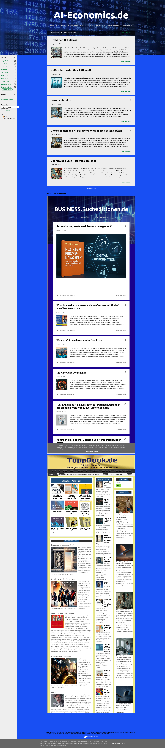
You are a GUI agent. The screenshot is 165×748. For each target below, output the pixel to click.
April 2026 (4, 72)
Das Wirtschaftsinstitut (96, 25)
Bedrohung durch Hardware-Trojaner (73, 160)
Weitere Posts (91, 189)
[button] (130, 40)
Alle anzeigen (127, 32)
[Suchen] (134, 4)
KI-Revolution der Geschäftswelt (71, 70)
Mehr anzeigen (126, 61)
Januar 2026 (5, 81)
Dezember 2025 (6, 84)
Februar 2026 (5, 78)
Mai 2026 (4, 69)
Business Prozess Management (72, 25)
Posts (5, 117)
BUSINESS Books (113, 25)
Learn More (116, 743)
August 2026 (5, 61)
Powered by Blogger (92, 736)
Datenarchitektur (62, 100)
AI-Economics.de (91, 15)
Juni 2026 (4, 66)
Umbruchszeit (127, 25)
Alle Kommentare (9, 118)
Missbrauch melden (7, 99)
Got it (124, 743)
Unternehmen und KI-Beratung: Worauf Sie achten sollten (86, 130)
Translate (7, 110)
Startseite (54, 25)
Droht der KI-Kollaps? (64, 40)
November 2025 (6, 87)
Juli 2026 (4, 63)
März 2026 (4, 75)
